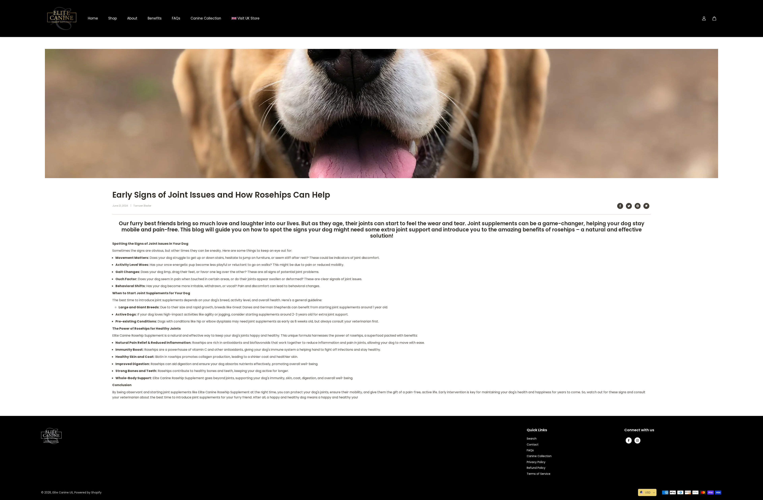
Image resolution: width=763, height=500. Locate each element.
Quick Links (537, 430)
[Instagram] (637, 440)
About (132, 18)
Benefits (155, 18)
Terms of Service (538, 474)
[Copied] (646, 206)
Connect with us (639, 430)
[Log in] (704, 18)
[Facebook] (620, 206)
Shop (112, 18)
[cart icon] (714, 18)
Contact (532, 445)
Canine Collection (206, 18)
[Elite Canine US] (62, 18)
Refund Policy (536, 468)
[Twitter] (629, 206)
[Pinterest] (637, 206)
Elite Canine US (62, 492)
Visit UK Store (247, 18)
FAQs (176, 18)
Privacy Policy (536, 462)
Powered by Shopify (88, 492)
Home (93, 18)
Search (531, 439)
